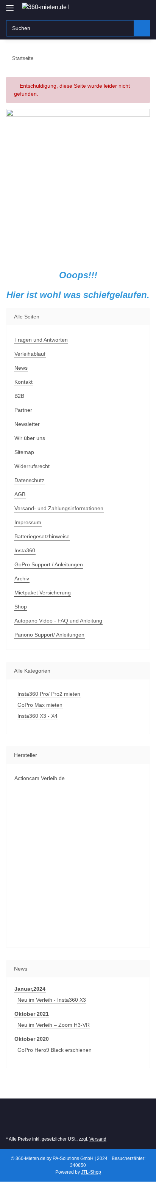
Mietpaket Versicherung (42, 592)
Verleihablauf (29, 354)
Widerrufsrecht (32, 466)
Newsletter (27, 424)
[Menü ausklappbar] (10, 4)
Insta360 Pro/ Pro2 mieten (48, 694)
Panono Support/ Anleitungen (49, 635)
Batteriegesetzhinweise (42, 536)
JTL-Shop (91, 1172)
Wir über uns (29, 438)
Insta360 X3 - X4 (37, 716)
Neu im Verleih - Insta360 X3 (51, 1000)
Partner (23, 410)
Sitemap (24, 452)
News (21, 368)
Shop (20, 607)
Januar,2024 (29, 989)
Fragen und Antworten (41, 340)
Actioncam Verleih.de (39, 778)
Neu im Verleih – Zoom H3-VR (53, 1025)
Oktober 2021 (31, 1014)
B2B (19, 396)
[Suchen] (142, 28)
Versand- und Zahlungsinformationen (58, 508)
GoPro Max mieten (39, 705)
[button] (130, 8)
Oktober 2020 (31, 1039)
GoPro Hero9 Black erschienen (54, 1050)
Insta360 (24, 550)
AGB (19, 494)
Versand (97, 1139)
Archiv (21, 578)
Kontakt (23, 382)
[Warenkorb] (143, 8)
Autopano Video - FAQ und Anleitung (58, 621)
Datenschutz (29, 480)
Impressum (27, 522)
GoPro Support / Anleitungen (48, 564)
